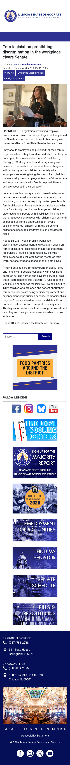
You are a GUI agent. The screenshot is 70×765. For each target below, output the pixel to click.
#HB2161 (9, 72)
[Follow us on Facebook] (16, 408)
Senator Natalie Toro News (27, 64)
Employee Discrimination (31, 72)
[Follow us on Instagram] (28, 408)
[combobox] (20, 336)
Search (46, 336)
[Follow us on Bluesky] (41, 408)
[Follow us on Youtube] (49, 751)
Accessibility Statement (35, 735)
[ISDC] (34, 16)
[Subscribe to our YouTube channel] (54, 408)
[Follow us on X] (41, 751)
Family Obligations (14, 78)
